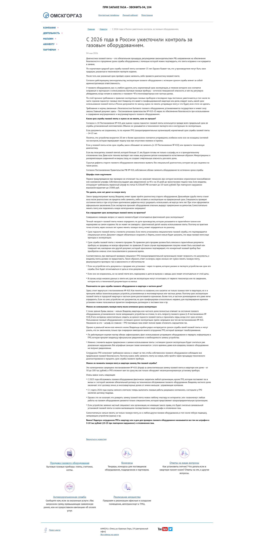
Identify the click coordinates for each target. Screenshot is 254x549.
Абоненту (48, 44)
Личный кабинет (130, 15)
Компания (49, 27)
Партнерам (49, 49)
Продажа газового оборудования (69, 463)
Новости (103, 29)
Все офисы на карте (110, 534)
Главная (91, 29)
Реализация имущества (127, 497)
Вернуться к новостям (96, 439)
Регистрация (147, 15)
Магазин (48, 38)
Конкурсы (127, 463)
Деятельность (51, 33)
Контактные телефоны (108, 15)
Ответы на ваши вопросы (184, 463)
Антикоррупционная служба (69, 497)
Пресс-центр (54, 530)
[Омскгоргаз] (62, 15)
